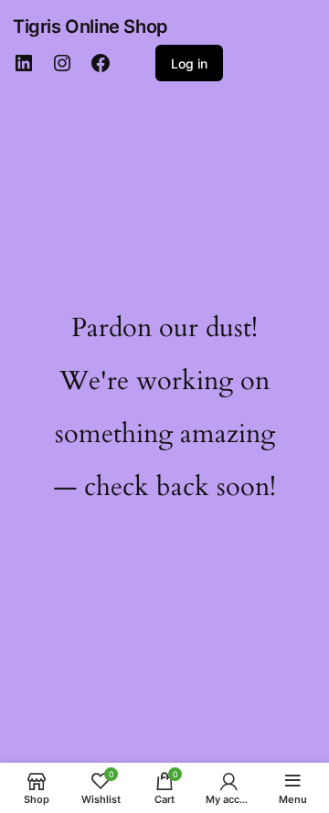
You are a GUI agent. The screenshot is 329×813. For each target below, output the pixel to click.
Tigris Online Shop (90, 26)
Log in (189, 63)
